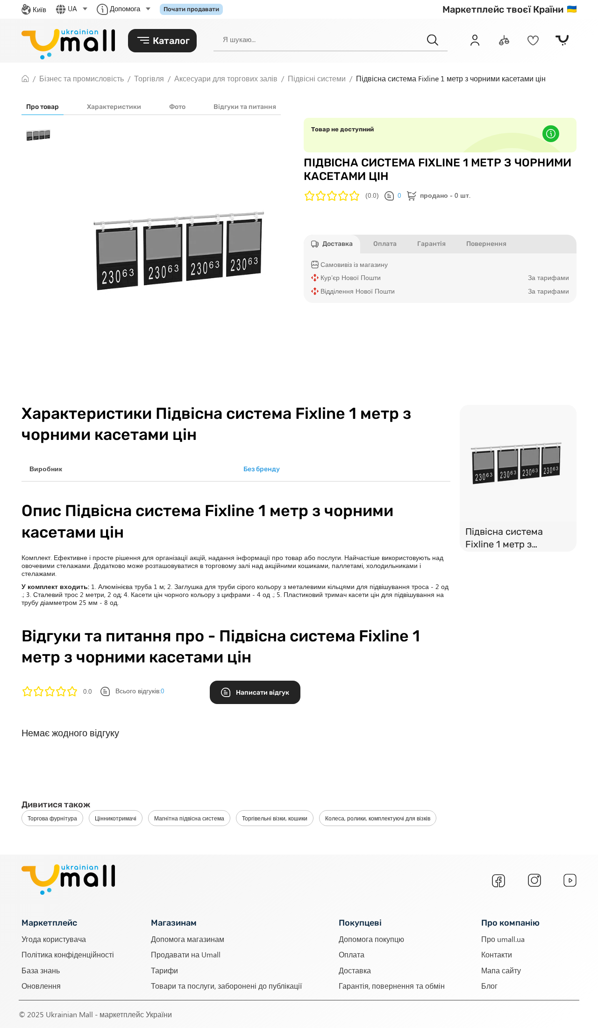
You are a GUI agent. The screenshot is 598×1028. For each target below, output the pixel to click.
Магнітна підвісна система (189, 818)
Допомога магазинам (187, 938)
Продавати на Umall (186, 954)
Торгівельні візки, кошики (274, 818)
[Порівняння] (504, 40)
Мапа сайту (501, 970)
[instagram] (534, 880)
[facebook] (498, 881)
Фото (177, 107)
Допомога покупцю (371, 938)
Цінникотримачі (115, 818)
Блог (489, 985)
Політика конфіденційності (67, 954)
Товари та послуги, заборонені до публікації (226, 985)
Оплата (351, 954)
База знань (40, 970)
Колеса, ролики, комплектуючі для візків (377, 818)
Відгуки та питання (245, 107)
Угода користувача (53, 938)
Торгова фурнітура (52, 818)
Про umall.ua (503, 938)
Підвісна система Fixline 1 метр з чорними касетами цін (515, 539)
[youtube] (570, 880)
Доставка (355, 970)
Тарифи (164, 970)
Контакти (496, 954)
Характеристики (114, 107)
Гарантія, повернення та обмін (392, 985)
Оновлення (41, 985)
